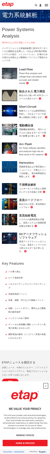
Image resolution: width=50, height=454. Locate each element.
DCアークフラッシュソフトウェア (33, 235)
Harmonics (26, 162)
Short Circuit (27, 106)
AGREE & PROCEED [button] (25, 443)
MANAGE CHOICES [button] (25, 435)
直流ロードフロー (30, 200)
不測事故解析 (27, 184)
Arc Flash (25, 144)
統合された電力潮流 (32, 91)
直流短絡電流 (27, 215)
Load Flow (26, 69)
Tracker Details (19, 451)
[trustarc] (42, 451)
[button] (45, 386)
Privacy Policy (8, 451)
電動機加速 (26, 125)
